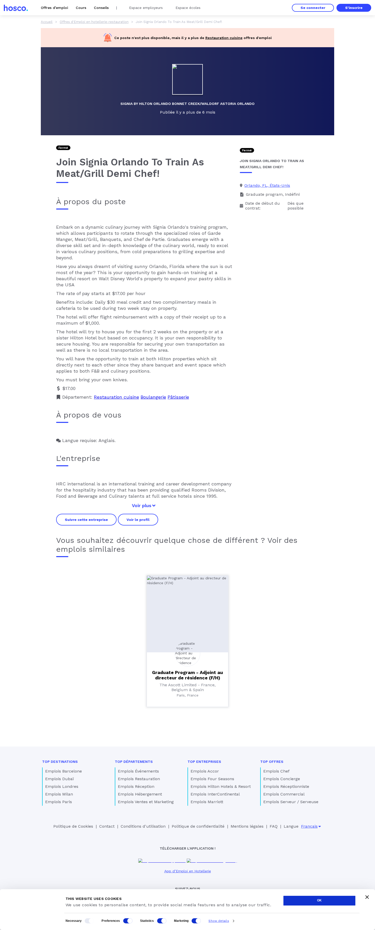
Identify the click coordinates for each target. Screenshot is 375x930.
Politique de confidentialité (198, 826)
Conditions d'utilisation (143, 826)
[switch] (127, 920)
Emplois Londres (61, 786)
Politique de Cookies (73, 826)
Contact (107, 826)
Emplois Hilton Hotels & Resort (221, 786)
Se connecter (313, 8)
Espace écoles (188, 8)
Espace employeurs (146, 8)
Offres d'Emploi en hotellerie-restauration (94, 22)
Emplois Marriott (207, 801)
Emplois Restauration (139, 778)
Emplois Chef (276, 771)
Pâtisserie (178, 397)
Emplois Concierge (281, 778)
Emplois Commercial (284, 794)
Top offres (271, 762)
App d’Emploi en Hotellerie (187, 871)
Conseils (101, 8)
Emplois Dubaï (59, 778)
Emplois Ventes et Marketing (146, 801)
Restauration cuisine (224, 38)
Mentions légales (247, 826)
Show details (218, 921)
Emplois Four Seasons (212, 778)
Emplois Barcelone (63, 771)
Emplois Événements (138, 771)
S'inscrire (353, 8)
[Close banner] (367, 897)
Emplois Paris (58, 801)
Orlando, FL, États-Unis (267, 185)
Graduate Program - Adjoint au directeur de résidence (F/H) (187, 675)
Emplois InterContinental (215, 794)
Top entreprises (204, 762)
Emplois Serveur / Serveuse (290, 801)
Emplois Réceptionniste (286, 786)
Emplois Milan (59, 794)
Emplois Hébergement (140, 794)
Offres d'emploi (54, 8)
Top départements (134, 762)
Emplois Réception (136, 786)
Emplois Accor (205, 771)
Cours (81, 8)
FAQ (274, 826)
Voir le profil (138, 520)
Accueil (47, 22)
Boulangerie (153, 397)
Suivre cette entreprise (86, 520)
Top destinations (60, 762)
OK (319, 900)
